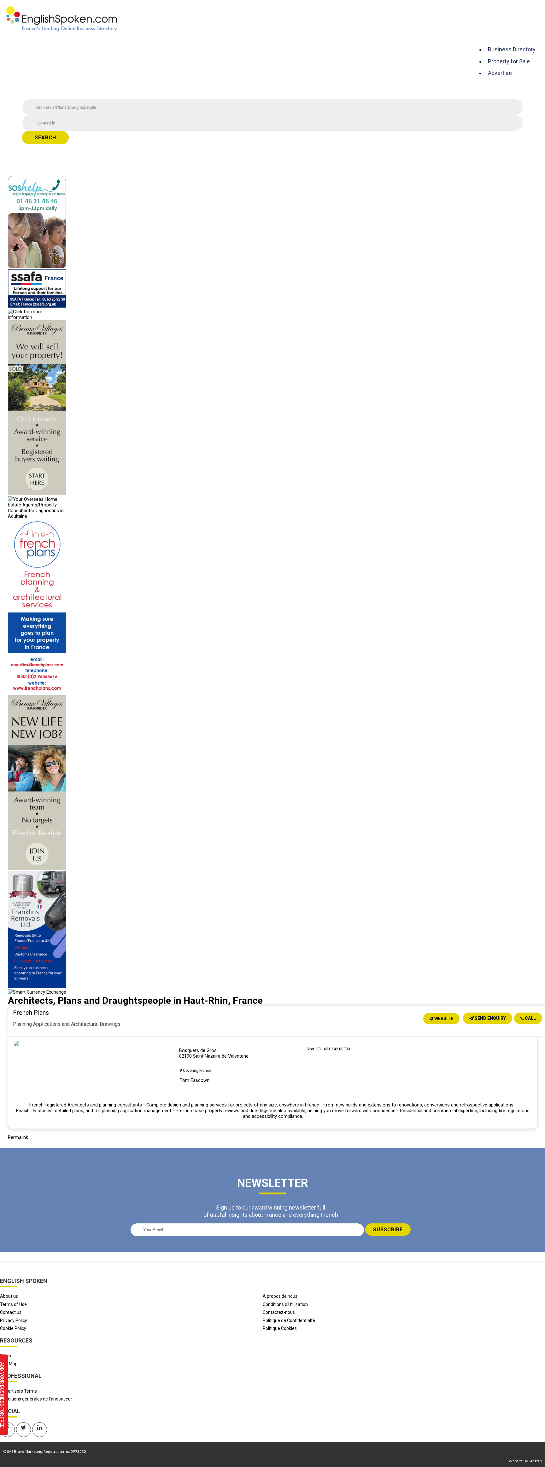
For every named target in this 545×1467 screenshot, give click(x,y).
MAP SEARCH (320, 146)
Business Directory (512, 49)
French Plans (31, 1012)
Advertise (500, 73)
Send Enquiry (490, 1018)
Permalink (18, 1137)
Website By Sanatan (525, 1460)
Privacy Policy (13, 1320)
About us (9, 1296)
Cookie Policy (13, 1328)
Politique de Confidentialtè (289, 1320)
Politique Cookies (280, 1328)
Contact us (10, 1312)
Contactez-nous (279, 1312)
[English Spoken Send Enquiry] (37, 306)
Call (530, 1018)
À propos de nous (280, 1296)
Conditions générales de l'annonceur (36, 1398)
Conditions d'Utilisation (285, 1304)
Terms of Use (13, 1304)
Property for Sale (509, 61)
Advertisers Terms (18, 1391)
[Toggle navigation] (478, 37)
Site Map (9, 1363)
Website (443, 1018)
